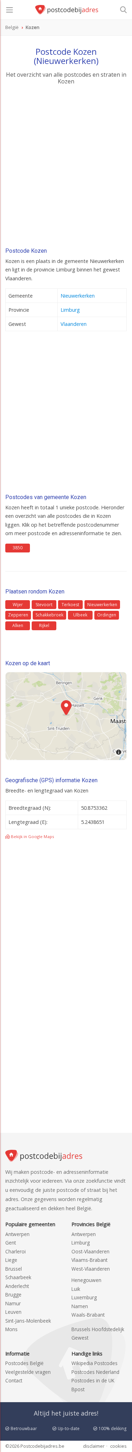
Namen (79, 1306)
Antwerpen (17, 1234)
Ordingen (106, 615)
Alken (17, 625)
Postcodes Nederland (95, 1372)
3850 (18, 548)
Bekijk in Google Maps (32, 836)
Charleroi (15, 1251)
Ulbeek (80, 615)
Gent (10, 1242)
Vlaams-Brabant (89, 1260)
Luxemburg (84, 1297)
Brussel (13, 1268)
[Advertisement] (66, 168)
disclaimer (94, 1446)
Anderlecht (17, 1286)
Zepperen (18, 615)
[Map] (66, 716)
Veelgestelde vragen (28, 1372)
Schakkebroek (49, 615)
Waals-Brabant (88, 1314)
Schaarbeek (18, 1277)
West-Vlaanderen (90, 1268)
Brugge (13, 1294)
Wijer (18, 605)
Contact (13, 1380)
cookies (118, 1446)
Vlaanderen (74, 324)
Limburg (70, 309)
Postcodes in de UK (92, 1380)
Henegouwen (86, 1280)
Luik (75, 1289)
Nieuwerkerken (78, 295)
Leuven (13, 1311)
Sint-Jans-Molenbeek (28, 1320)
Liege (11, 1260)
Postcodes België (24, 1363)
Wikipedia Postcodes (94, 1363)
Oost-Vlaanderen (90, 1251)
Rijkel (44, 625)
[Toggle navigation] (9, 10)
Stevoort (44, 605)
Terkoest (70, 605)
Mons (11, 1329)
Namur (13, 1303)
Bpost (77, 1389)
